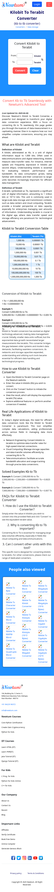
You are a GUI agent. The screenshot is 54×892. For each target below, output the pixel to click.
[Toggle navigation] (49, 4)
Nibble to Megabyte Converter (43, 626)
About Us (5, 838)
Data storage (33, 27)
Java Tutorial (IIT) (9, 794)
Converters (20, 27)
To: (13, 99)
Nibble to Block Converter (27, 626)
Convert (20, 108)
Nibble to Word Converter (11, 657)
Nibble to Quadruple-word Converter (11, 691)
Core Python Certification (12, 760)
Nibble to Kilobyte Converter (27, 655)
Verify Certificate (8, 872)
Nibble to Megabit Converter (27, 690)
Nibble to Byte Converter (11, 628)
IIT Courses (8, 778)
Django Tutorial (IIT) (10, 799)
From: (13, 93)
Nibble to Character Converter (11, 643)
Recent (4, 848)
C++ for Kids (7, 823)
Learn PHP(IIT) (7, 789)
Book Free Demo (8, 877)
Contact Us (6, 843)
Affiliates (5, 868)
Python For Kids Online (11, 819)
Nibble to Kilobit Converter (27, 641)
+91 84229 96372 (9, 742)
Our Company (9, 832)
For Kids (6, 807)
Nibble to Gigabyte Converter (43, 676)
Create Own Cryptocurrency (13, 765)
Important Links (11, 861)
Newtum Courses (11, 754)
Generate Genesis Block (11, 886)
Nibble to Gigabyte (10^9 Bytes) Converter (43, 693)
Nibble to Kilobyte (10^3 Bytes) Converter (27, 673)
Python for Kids (8, 770)
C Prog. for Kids (8, 814)
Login (37, 4)
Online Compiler (8, 882)
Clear (35, 108)
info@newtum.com (9, 748)
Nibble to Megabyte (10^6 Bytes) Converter (43, 644)
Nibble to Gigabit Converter (43, 661)
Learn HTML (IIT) (8, 785)
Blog (3, 852)
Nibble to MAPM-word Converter (11, 674)
